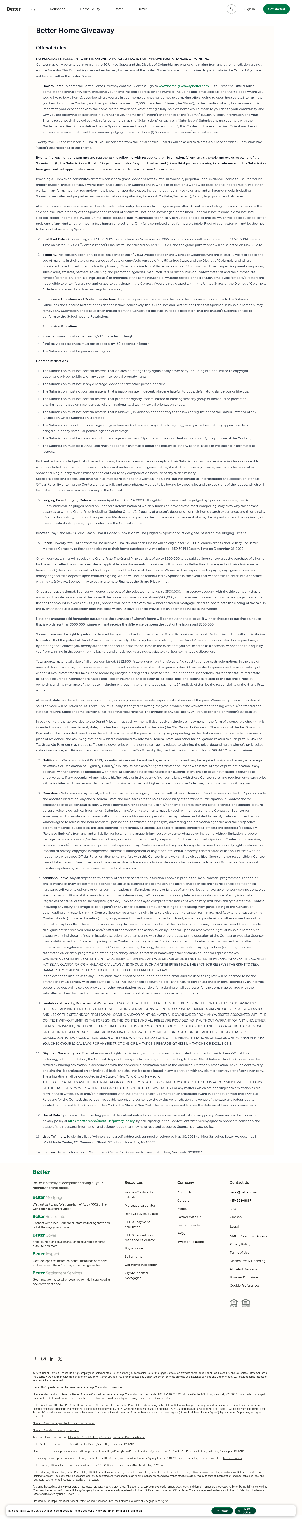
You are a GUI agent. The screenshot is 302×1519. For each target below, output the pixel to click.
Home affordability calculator (139, 1195)
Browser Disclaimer (244, 1277)
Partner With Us (189, 1217)
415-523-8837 (240, 1200)
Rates (119, 9)
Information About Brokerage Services (89, 1437)
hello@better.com (243, 1192)
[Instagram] (43, 1358)
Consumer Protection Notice (129, 1437)
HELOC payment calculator (137, 1224)
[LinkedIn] (51, 1358)
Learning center (189, 1225)
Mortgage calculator (140, 1205)
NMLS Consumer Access (248, 1236)
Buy (32, 9)
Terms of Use (239, 1252)
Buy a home (134, 1248)
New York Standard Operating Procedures (56, 1430)
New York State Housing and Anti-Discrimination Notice (64, 1423)
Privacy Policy (240, 1244)
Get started (276, 9)
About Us (184, 1192)
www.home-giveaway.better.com (184, 86)
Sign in (249, 9)
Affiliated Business (243, 1269)
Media (182, 1208)
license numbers (242, 1408)
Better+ (143, 9)
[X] (60, 1358)
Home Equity (90, 9)
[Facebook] (35, 1358)
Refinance (57, 9)
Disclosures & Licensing (248, 1261)
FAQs (181, 1233)
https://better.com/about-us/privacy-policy (101, 1121)
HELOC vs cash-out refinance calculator (140, 1237)
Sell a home (133, 1256)
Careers (183, 1200)
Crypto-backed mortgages (136, 1275)
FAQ (233, 1208)
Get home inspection (141, 1264)
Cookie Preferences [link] (244, 1285)
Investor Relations (190, 1241)
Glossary (236, 1217)
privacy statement (104, 1510)
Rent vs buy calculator (141, 1213)
